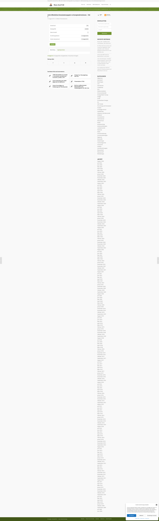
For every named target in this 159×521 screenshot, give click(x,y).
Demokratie (100, 85)
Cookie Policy (137, 518)
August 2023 (100, 227)
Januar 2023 (100, 240)
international (100, 118)
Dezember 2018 (101, 330)
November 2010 (101, 491)
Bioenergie (100, 82)
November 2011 (101, 474)
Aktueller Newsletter (53, 9)
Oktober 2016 (100, 378)
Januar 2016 (100, 395)
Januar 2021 (100, 284)
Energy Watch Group (102, 95)
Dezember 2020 (101, 286)
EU (98, 102)
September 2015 (101, 402)
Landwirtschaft (101, 128)
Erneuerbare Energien (73, 55)
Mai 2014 (99, 432)
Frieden (99, 107)
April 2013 (100, 454)
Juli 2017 (99, 362)
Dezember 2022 (101, 242)
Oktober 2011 (100, 476)
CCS (98, 83)
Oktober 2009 (100, 505)
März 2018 (100, 347)
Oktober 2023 (100, 224)
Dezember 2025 (101, 176)
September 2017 (101, 358)
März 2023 (100, 236)
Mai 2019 (99, 321)
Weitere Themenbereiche (62, 18)
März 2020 (100, 303)
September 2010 (101, 494)
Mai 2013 (99, 452)
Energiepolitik (57, 55)
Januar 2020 (100, 306)
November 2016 (101, 376)
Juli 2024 (99, 207)
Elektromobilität (101, 91)
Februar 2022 (100, 260)
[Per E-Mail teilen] (85, 63)
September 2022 (101, 247)
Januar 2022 (100, 262)
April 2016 (100, 389)
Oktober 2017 (100, 356)
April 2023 (100, 235)
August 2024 (100, 205)
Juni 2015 (99, 408)
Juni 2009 (99, 511)
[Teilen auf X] (64, 63)
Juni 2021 (99, 275)
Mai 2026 (99, 166)
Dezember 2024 (101, 198)
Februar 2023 (100, 238)
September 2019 (101, 314)
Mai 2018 (99, 343)
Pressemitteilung (101, 133)
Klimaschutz (100, 120)
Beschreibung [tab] (52, 49)
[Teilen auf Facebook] (53, 63)
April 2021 (100, 279)
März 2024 (100, 214)
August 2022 (100, 249)
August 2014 (100, 426)
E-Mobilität (100, 87)
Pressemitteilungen (102, 135)
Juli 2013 (99, 448)
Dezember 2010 (101, 489)
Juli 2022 (99, 251)
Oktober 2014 (100, 422)
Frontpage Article (101, 109)
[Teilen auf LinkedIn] (74, 63)
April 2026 (100, 168)
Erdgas (99, 96)
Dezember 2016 (101, 375)
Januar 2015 (100, 417)
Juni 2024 (99, 209)
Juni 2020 (99, 297)
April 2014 (100, 434)
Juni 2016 (99, 386)
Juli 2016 (99, 384)
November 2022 (101, 244)
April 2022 (100, 257)
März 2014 (100, 435)
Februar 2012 (100, 470)
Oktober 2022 (100, 246)
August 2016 (100, 382)
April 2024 (100, 212)
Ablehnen (141, 515)
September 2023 (101, 225)
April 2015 (100, 411)
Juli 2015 (99, 406)
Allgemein (100, 78)
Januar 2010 (100, 504)
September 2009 (101, 507)
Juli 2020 (99, 295)
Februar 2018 (100, 349)
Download (52, 44)
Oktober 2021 (100, 268)
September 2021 (101, 270)
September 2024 (101, 203)
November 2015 (101, 398)
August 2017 (100, 360)
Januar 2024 (100, 218)
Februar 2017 (100, 371)
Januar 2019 (100, 329)
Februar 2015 (100, 415)
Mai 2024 (99, 211)
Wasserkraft (100, 150)
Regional (99, 137)
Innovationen (100, 117)
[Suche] (110, 4)
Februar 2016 (100, 393)
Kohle (98, 122)
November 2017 (101, 354)
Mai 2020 (99, 299)
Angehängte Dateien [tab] (61, 49)
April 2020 (100, 301)
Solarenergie (100, 141)
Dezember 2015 (101, 397)
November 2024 (101, 200)
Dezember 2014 (101, 419)
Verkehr (99, 146)
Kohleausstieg (101, 124)
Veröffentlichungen (102, 148)
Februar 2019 (100, 327)
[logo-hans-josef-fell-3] (57, 4)
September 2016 (101, 380)
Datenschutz (142, 518)
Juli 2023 (99, 229)
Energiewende (64, 55)
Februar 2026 (100, 172)
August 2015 (100, 404)
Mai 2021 (99, 277)
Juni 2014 (99, 430)
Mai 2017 (99, 365)
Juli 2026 (99, 163)
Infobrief (99, 115)
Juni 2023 (99, 231)
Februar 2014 (100, 437)
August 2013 (100, 446)
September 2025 (101, 181)
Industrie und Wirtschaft (103, 113)
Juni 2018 (99, 341)
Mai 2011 (99, 481)
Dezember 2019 (101, 308)
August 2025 (100, 183)
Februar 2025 (100, 194)
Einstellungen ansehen (151, 515)
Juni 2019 (99, 319)
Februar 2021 (100, 282)
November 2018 (101, 332)
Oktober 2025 (100, 179)
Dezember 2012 (101, 459)
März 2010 (100, 502)
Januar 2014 (100, 439)
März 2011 (100, 485)
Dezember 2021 (101, 264)
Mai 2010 (99, 498)
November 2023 (101, 222)
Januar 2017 (100, 373)
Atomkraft (100, 80)
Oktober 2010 (100, 492)
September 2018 (101, 336)
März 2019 (100, 325)
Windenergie (100, 153)
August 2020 (100, 293)
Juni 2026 (99, 165)
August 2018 (100, 338)
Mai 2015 (99, 410)
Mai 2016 (99, 387)
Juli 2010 (99, 496)
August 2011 (100, 480)
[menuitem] (83, 4)
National (99, 129)
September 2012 (101, 463)
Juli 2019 (99, 317)
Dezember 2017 (101, 352)
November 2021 (101, 266)
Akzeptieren (131, 515)
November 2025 (101, 177)
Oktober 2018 (100, 334)
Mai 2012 (99, 467)
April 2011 (100, 483)
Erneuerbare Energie (102, 100)
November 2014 (101, 421)
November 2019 (101, 310)
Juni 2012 (99, 465)
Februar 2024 (100, 216)
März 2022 (100, 259)
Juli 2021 (99, 273)
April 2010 (100, 500)
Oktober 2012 (100, 461)
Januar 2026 (100, 174)
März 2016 (100, 391)
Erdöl (98, 98)
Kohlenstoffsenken (102, 126)
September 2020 (101, 292)
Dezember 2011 (101, 472)
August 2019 (100, 316)
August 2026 (100, 161)
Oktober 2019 (100, 312)
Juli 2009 (99, 509)
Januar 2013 (100, 457)
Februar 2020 (100, 305)
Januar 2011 (100, 487)
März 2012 (100, 469)
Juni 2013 (99, 450)
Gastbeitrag (100, 111)
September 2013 (101, 445)
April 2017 (100, 367)
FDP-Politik (100, 104)
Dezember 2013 (101, 441)
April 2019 (100, 323)
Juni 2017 (99, 364)
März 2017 (100, 369)
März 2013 (100, 456)
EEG (98, 89)
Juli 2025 (99, 185)
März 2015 (100, 413)
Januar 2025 (100, 196)
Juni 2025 (99, 187)
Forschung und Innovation (104, 106)
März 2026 (100, 170)
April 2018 (100, 345)
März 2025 (100, 192)
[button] (156, 504)
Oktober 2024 (100, 201)
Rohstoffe (99, 139)
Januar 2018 (100, 351)
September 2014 (101, 424)
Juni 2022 (99, 253)
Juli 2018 (99, 340)
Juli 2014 (99, 428)
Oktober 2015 (100, 400)
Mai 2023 (99, 233)
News (98, 131)
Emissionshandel (101, 93)
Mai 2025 (99, 188)
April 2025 (100, 190)
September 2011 (101, 478)
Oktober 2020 (100, 290)
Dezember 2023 (101, 220)
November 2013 (101, 443)
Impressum (147, 518)
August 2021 (100, 271)
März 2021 (100, 281)
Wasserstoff (100, 152)
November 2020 (101, 288)
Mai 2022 (99, 255)
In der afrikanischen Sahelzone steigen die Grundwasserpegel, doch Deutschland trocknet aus (104, 69)
